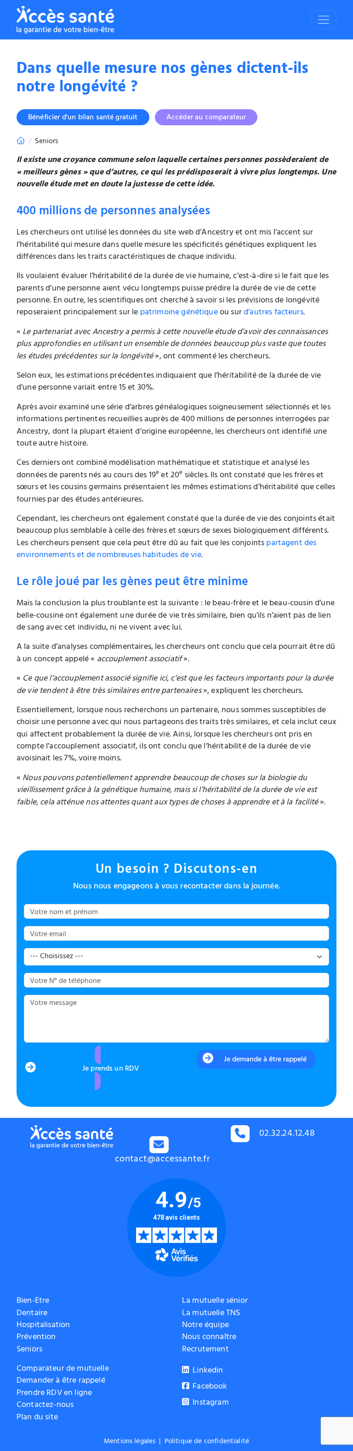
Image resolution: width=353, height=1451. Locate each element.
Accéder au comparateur (206, 118)
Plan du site (37, 1418)
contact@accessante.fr (163, 1159)
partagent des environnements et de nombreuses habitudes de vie (166, 550)
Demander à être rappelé (61, 1381)
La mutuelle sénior (215, 1301)
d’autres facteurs (273, 313)
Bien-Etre (33, 1301)
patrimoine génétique (179, 313)
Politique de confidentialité (207, 1442)
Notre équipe (205, 1326)
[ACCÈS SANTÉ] (21, 142)
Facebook (209, 1387)
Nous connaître (209, 1337)
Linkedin (207, 1371)
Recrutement (205, 1350)
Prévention (36, 1337)
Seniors (29, 1350)
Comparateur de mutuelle (63, 1369)
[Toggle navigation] (323, 20)
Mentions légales (130, 1442)
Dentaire (32, 1314)
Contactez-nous (45, 1405)
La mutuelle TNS (211, 1314)
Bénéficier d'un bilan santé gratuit (83, 118)
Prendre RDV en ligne (54, 1393)
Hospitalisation (43, 1326)
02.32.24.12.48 (287, 1134)
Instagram (210, 1403)
